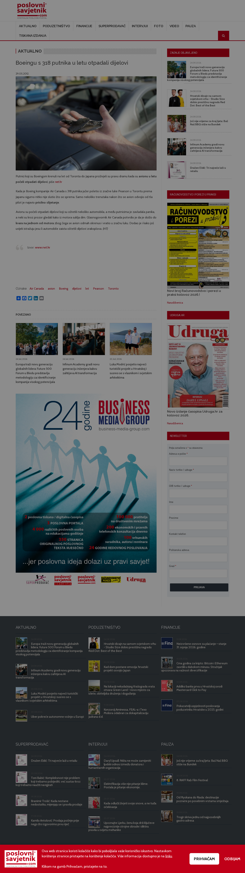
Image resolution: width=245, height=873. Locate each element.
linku (168, 856)
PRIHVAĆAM (204, 859)
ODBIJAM (232, 859)
